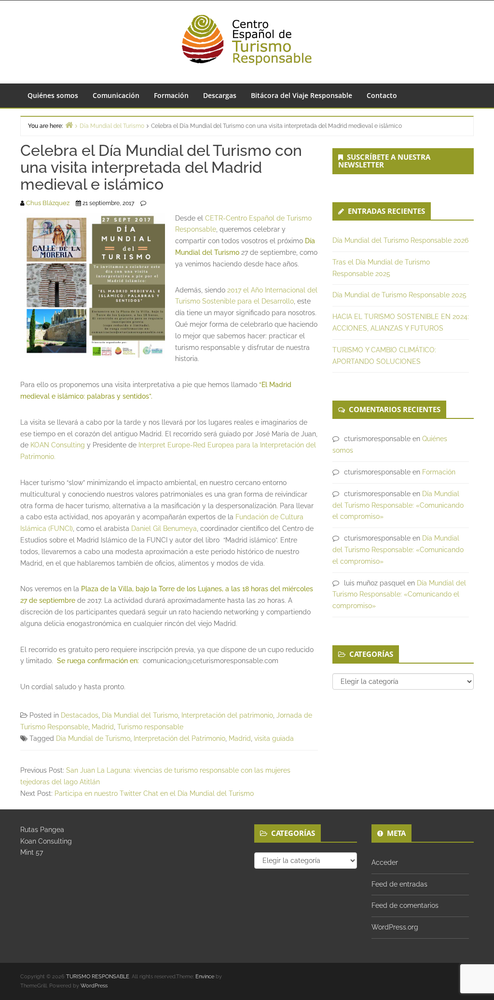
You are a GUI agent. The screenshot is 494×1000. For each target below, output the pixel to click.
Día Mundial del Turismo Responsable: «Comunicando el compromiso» (398, 505)
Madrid (103, 727)
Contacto (382, 95)
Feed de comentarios (405, 905)
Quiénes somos (52, 95)
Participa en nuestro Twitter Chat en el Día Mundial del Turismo (154, 793)
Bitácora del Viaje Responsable (301, 95)
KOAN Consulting (57, 445)
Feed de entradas (399, 884)
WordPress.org (394, 927)
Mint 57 (31, 852)
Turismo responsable (150, 727)
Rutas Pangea (42, 829)
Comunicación (116, 95)
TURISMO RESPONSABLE (97, 976)
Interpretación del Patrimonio (179, 738)
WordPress (94, 986)
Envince (204, 976)
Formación (171, 95)
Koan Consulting (46, 841)
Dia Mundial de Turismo (93, 738)
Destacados (79, 715)
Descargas (219, 95)
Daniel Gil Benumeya (164, 528)
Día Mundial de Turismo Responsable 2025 (399, 295)
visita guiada (274, 738)
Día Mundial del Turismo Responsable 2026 (400, 240)
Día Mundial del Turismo (140, 715)
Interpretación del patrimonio (227, 715)
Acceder (384, 862)
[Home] (69, 125)
